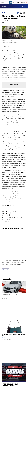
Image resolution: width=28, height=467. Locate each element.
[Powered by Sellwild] (24, 362)
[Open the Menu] (2, 2)
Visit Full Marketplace (21, 279)
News (4, 12)
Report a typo (5, 269)
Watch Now (23, 2)
